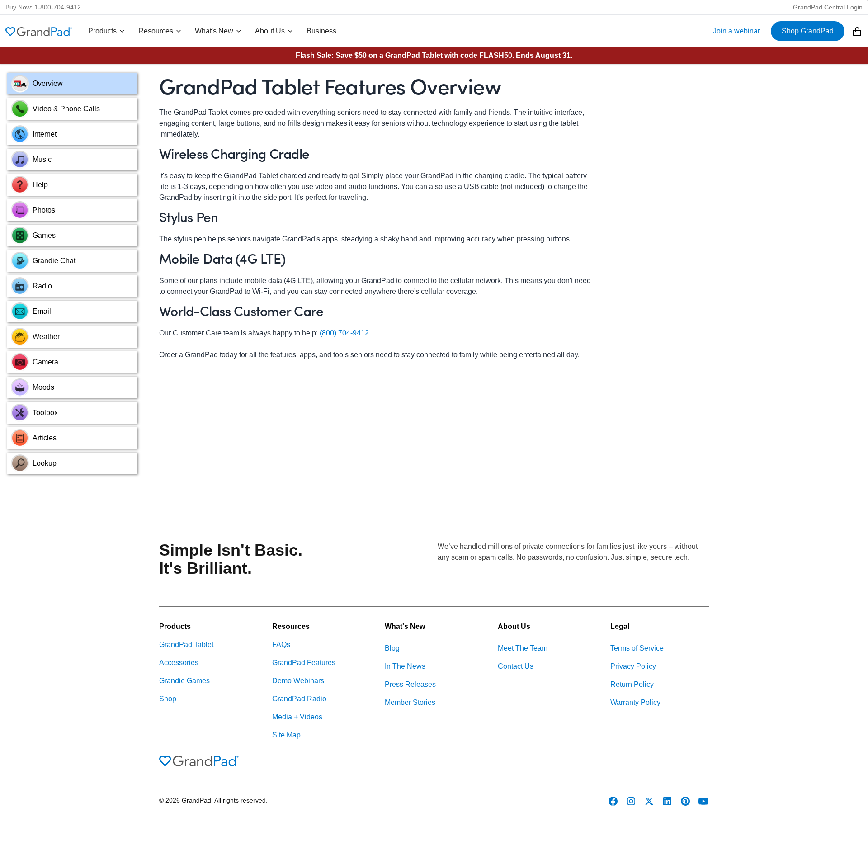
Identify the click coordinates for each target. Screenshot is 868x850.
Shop (167, 699)
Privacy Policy (633, 666)
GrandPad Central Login (828, 7)
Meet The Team (522, 648)
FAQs (281, 644)
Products (102, 31)
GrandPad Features (303, 662)
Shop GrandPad (808, 31)
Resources (155, 31)
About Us (270, 31)
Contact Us (515, 666)
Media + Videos (297, 717)
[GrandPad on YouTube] (703, 801)
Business (321, 31)
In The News (405, 666)
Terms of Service (637, 648)
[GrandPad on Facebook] (613, 801)
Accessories (178, 662)
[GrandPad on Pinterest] (685, 801)
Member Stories (410, 702)
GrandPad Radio (299, 699)
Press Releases (410, 684)
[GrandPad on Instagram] (631, 801)
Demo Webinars (298, 681)
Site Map (286, 735)
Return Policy (632, 684)
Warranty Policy (635, 702)
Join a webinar (736, 31)
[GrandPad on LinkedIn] (667, 801)
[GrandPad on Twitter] (649, 801)
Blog (392, 648)
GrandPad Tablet (186, 644)
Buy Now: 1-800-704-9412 (43, 7)
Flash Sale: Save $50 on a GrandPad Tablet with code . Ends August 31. (434, 55)
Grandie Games (184, 681)
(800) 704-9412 (344, 333)
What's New (214, 31)
